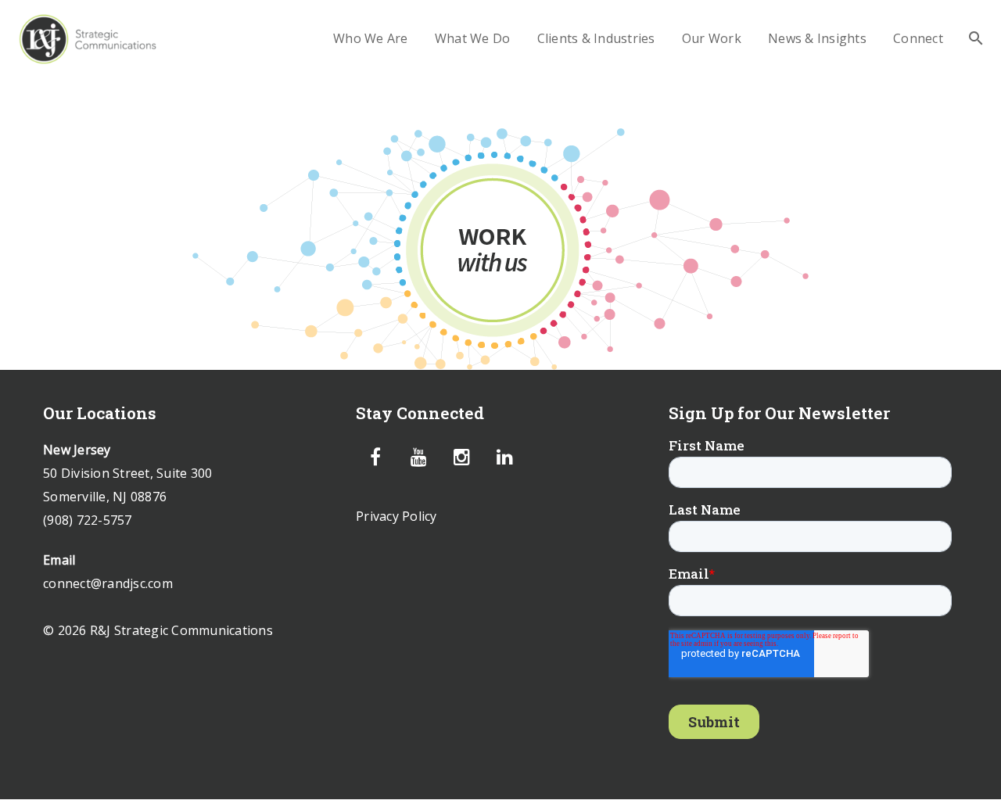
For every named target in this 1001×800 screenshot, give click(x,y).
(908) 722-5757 (87, 520)
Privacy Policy (396, 516)
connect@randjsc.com (108, 583)
